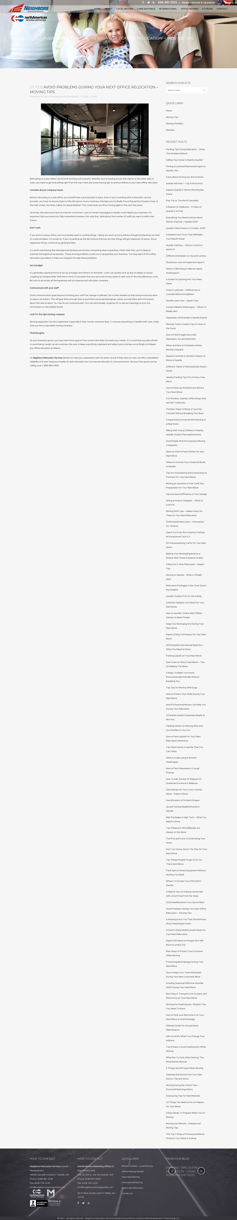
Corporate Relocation (132, 1188)
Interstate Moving (131, 1177)
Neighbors (73, 96)
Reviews (170, 130)
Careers (139, 1218)
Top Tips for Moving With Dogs (181, 687)
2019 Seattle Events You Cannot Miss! (185, 902)
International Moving (132, 1182)
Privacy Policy (128, 1218)
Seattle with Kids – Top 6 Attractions (184, 183)
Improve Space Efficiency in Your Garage (186, 494)
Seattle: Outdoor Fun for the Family (184, 596)
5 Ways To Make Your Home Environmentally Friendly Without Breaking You (182, 677)
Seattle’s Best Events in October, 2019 (185, 228)
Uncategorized (57, 96)
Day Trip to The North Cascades (182, 200)
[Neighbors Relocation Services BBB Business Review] (46, 1206)
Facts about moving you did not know (184, 177)
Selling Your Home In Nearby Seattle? (184, 160)
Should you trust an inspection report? (185, 262)
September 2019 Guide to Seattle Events (186, 317)
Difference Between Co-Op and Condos (186, 255)
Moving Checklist (174, 123)
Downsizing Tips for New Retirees (183, 1095)
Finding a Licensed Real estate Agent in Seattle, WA (186, 1171)
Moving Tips (172, 117)
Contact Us (127, 1193)
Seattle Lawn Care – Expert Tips (182, 300)
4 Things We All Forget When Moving (184, 1068)
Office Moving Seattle (133, 1171)
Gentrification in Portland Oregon (183, 800)
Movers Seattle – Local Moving (137, 1166)
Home (169, 110)
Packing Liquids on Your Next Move (184, 655)
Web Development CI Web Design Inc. (162, 1218)
